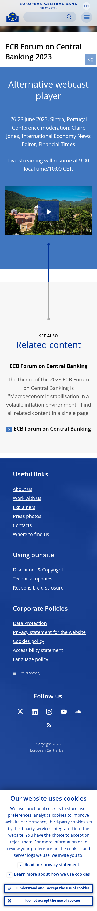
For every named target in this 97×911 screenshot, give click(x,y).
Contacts (22, 525)
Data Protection (30, 623)
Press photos (27, 516)
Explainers (24, 507)
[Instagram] (49, 711)
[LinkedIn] (34, 711)
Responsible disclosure (38, 588)
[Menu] (86, 17)
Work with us (27, 498)
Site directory (29, 673)
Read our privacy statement (52, 865)
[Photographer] (88, 231)
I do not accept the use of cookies (52, 900)
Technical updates (33, 579)
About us (22, 489)
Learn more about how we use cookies (52, 875)
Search (69, 16)
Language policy (30, 659)
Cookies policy (28, 641)
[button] (86, 6)
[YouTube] (63, 711)
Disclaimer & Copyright (38, 570)
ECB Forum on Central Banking (52, 429)
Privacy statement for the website (49, 632)
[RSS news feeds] (49, 725)
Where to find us (31, 534)
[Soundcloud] (78, 711)
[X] (20, 711)
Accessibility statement (38, 650)
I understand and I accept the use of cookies (52, 888)
